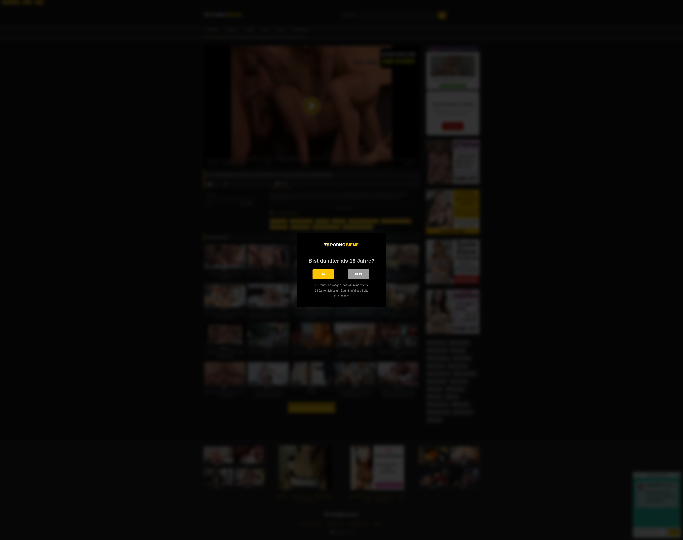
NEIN (358, 274)
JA (323, 274)
